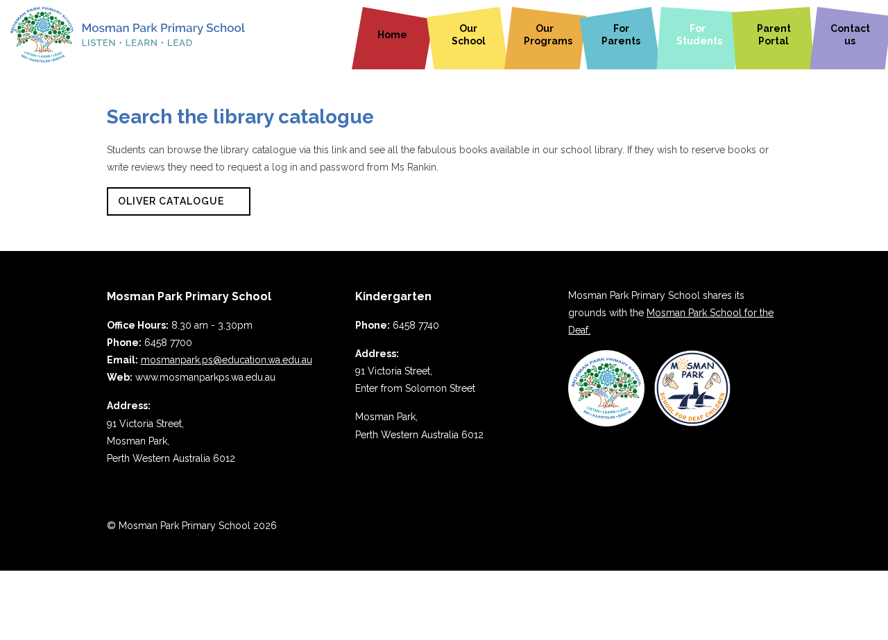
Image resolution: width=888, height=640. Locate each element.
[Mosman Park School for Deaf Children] (692, 423)
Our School (469, 34)
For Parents (620, 34)
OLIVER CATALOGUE (171, 201)
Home (392, 34)
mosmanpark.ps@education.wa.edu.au (226, 359)
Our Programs (548, 34)
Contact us (850, 34)
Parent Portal (774, 34)
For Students (699, 34)
